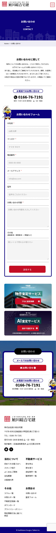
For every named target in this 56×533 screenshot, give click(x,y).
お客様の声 (8, 480)
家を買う (29, 468)
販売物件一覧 (31, 476)
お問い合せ (28, 367)
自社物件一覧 (31, 472)
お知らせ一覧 (9, 497)
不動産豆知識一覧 (11, 501)
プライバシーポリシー (13, 509)
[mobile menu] (52, 5)
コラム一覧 (8, 493)
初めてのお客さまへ (12, 464)
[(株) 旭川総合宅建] (15, 3)
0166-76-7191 (30, 97)
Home (6, 43)
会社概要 (8, 476)
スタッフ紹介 (9, 468)
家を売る (29, 464)
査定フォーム (31, 497)
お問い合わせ (16, 43)
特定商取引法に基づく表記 (13, 514)
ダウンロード (9, 505)
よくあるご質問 (10, 472)
